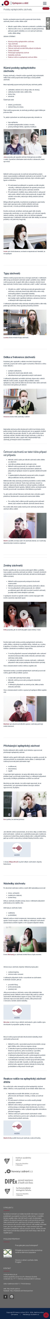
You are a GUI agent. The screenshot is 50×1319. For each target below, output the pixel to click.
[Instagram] (48, 23)
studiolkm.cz (35, 1314)
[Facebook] (48, 19)
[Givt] (48, 28)
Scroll (46, 1315)
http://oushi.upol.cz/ (13, 1289)
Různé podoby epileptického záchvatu (21, 41)
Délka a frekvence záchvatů (17, 46)
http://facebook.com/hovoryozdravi (21, 1291)
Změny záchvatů (13, 50)
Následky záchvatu (14, 55)
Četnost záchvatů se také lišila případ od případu (24, 48)
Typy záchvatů (13, 44)
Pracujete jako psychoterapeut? (26, 1245)
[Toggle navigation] (45, 3)
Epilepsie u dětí (20, 3)
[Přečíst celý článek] (7, 1253)
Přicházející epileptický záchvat (18, 53)
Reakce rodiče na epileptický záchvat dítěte (22, 57)
